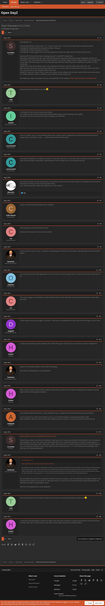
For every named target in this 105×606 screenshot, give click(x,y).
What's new (25, 2)
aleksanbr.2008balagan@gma (67, 595)
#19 (100, 493)
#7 (100, 200)
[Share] (97, 38)
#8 (100, 224)
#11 (100, 293)
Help (92, 570)
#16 (100, 409)
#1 (100, 38)
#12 (100, 316)
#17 (100, 432)
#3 (100, 108)
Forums (14, 2)
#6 (100, 177)
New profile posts (34, 583)
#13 (100, 339)
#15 (100, 386)
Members (37, 2)
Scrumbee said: (26, 460)
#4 (100, 131)
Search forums (14, 7)
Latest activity (33, 587)
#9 (100, 247)
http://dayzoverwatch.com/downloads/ (83, 78)
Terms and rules (75, 570)
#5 (100, 154)
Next (9, 32)
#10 (100, 270)
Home (5, 2)
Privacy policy (86, 570)
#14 (100, 362)
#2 (100, 85)
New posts (5, 7)
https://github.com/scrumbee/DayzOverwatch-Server (38, 436)
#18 (100, 455)
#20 (100, 516)
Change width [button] (6, 570)
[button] (30, 2)
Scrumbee (6, 29)
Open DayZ (9, 13)
